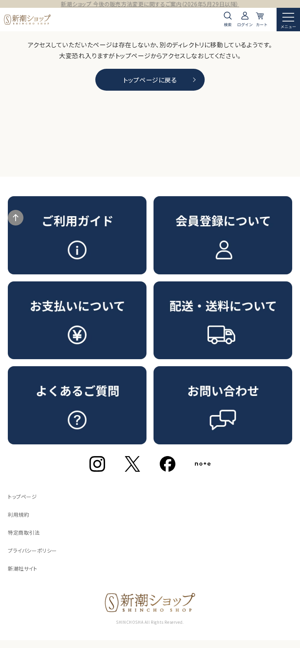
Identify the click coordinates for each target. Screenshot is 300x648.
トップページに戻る (150, 79)
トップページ (22, 496)
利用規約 (18, 514)
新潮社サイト (23, 568)
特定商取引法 (24, 532)
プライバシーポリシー (32, 550)
